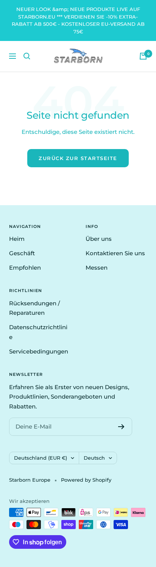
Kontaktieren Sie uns (115, 253)
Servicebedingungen (38, 351)
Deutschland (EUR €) (40, 458)
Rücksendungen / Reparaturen (34, 308)
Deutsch (94, 458)
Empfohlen (25, 267)
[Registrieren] (121, 426)
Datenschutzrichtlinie (38, 332)
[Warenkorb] (143, 56)
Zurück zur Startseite (78, 158)
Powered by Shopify (86, 480)
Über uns (99, 238)
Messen (97, 267)
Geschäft (22, 253)
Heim (17, 238)
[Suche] (26, 56)
